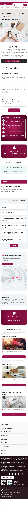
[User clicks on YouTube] (16, 474)
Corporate (7, 7)
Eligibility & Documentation (12, 61)
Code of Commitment (17, 492)
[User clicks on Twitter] (13, 474)
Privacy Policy (9, 492)
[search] (16, 5)
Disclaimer (3, 492)
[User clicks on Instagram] (22, 474)
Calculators (4, 450)
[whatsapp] (18, 5)
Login (25, 4)
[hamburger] (2, 4)
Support (21, 4)
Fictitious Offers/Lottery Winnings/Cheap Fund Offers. (12, 470)
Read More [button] (19, 56)
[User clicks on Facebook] (10, 474)
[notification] (14, 5)
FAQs (23, 61)
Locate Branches (7, 264)
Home (2, 7)
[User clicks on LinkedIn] (19, 474)
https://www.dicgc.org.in (19, 484)
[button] (14, 182)
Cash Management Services (15, 7)
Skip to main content (7, 1)
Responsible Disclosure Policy (7, 494)
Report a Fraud (9, 477)
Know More (14, 356)
